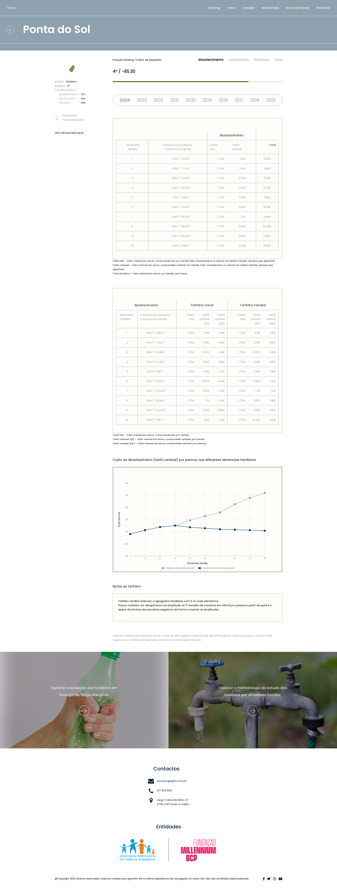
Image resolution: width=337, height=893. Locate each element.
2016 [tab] (254, 100)
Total (278, 59)
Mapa (231, 8)
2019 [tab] (207, 100)
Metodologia (270, 8)
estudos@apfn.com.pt (172, 781)
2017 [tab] (239, 100)
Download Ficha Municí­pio (73, 118)
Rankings (214, 8)
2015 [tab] (270, 100)
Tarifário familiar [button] (65, 90)
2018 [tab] (223, 100)
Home (11, 8)
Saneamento (239, 59)
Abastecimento (211, 59)
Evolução (248, 8)
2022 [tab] (158, 100)
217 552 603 (164, 790)
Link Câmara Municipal (69, 133)
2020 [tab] (191, 100)
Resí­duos (262, 59)
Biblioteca (323, 8)
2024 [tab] (125, 100)
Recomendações (297, 8)
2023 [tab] (142, 100)
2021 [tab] (174, 100)
